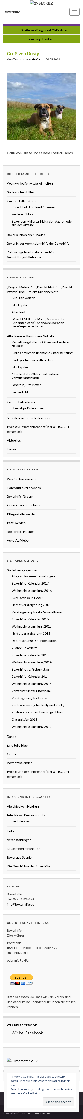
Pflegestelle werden (21, 514)
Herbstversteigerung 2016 (31, 605)
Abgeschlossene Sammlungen (33, 576)
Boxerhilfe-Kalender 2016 (30, 619)
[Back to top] (72, 1108)
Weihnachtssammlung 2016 (32, 590)
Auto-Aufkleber (18, 540)
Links (10, 831)
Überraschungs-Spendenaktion (34, 641)
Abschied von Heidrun (23, 806)
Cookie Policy (31, 1093)
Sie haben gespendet (22, 570)
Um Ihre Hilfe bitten (21, 201)
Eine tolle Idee (17, 745)
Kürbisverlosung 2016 (27, 598)
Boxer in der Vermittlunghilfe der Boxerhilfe (38, 243)
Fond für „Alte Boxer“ (27, 385)
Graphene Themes (38, 1113)
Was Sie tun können (21, 479)
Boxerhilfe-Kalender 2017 (30, 583)
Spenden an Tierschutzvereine (29, 418)
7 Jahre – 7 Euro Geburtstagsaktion (37, 712)
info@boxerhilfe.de (20, 904)
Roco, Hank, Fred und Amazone (34, 207)
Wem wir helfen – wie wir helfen (30, 183)
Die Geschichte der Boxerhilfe (28, 866)
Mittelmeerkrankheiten (23, 849)
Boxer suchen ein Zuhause (26, 235)
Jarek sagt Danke (39, 39)
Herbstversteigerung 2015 (31, 633)
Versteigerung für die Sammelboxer (37, 612)
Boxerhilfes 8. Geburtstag (30, 669)
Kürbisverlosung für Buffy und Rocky (38, 705)
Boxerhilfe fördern (20, 496)
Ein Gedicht (20, 392)
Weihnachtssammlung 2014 (32, 662)
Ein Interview (21, 821)
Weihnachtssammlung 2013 (32, 684)
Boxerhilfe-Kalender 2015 (30, 655)
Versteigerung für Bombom (31, 691)
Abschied (18, 312)
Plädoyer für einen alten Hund (33, 360)
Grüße (36, 59)
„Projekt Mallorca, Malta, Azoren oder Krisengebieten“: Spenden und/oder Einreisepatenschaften (38, 322)
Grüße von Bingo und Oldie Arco (43, 30)
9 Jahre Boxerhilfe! (25, 648)
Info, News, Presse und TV (26, 815)
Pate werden (16, 523)
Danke (11, 449)
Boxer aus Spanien (20, 857)
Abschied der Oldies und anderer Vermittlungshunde (35, 376)
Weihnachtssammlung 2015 (32, 626)
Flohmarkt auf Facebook (24, 488)
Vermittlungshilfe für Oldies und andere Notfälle (40, 344)
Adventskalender (19, 763)
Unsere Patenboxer (21, 402)
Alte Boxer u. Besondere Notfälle (30, 336)
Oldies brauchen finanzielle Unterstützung (42, 353)
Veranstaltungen (19, 840)
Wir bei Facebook (22, 1025)
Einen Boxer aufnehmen (24, 505)
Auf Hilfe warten (23, 298)
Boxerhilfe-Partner (20, 532)
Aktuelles (14, 440)
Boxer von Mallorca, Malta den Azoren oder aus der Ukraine (42, 223)
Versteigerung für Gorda (29, 698)
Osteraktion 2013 (24, 719)
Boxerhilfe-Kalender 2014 (30, 676)
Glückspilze (20, 305)
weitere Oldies (22, 214)
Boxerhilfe (11, 11)
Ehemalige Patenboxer (28, 408)
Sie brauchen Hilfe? (20, 192)
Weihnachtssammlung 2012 (32, 727)
